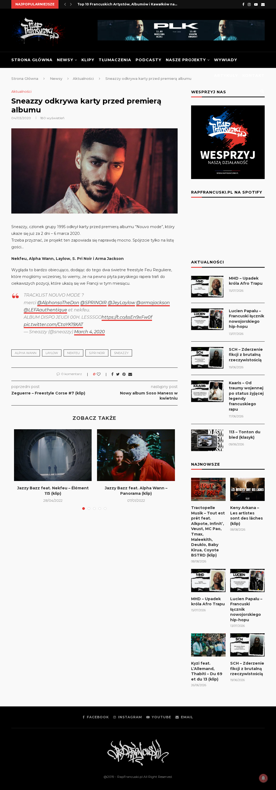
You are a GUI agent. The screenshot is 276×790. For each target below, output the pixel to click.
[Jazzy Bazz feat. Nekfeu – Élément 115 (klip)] (53, 455)
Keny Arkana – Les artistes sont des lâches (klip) (246, 515)
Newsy (65, 59)
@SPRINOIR (93, 302)
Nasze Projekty (186, 59)
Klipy (87, 59)
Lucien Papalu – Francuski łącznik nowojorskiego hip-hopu (246, 318)
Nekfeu (73, 353)
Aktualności (21, 92)
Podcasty (148, 59)
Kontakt (253, 75)
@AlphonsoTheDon (58, 302)
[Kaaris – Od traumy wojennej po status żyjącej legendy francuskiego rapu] (207, 391)
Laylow (52, 353)
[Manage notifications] (263, 778)
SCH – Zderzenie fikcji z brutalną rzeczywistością (246, 354)
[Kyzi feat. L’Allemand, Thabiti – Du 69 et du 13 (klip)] (208, 645)
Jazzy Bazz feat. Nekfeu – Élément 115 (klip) (53, 491)
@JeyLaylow (121, 302)
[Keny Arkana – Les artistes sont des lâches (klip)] (247, 489)
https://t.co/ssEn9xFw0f (127, 317)
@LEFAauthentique (45, 309)
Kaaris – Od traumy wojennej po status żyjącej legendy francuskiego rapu (246, 396)
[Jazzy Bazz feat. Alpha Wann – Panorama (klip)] (136, 455)
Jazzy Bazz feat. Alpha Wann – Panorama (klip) (136, 491)
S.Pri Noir (97, 353)
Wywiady (225, 59)
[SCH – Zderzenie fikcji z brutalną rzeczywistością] (207, 358)
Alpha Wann (25, 353)
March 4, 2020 (89, 331)
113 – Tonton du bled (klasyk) (244, 435)
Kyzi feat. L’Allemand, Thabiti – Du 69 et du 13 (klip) (206, 671)
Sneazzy (121, 353)
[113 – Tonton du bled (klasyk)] (207, 440)
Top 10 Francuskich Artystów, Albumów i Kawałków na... (127, 4)
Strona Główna (32, 59)
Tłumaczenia (115, 59)
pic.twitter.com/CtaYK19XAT (53, 324)
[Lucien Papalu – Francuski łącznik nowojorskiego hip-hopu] (207, 319)
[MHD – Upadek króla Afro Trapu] (207, 286)
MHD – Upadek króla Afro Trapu (246, 281)
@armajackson (153, 302)
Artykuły (226, 75)
